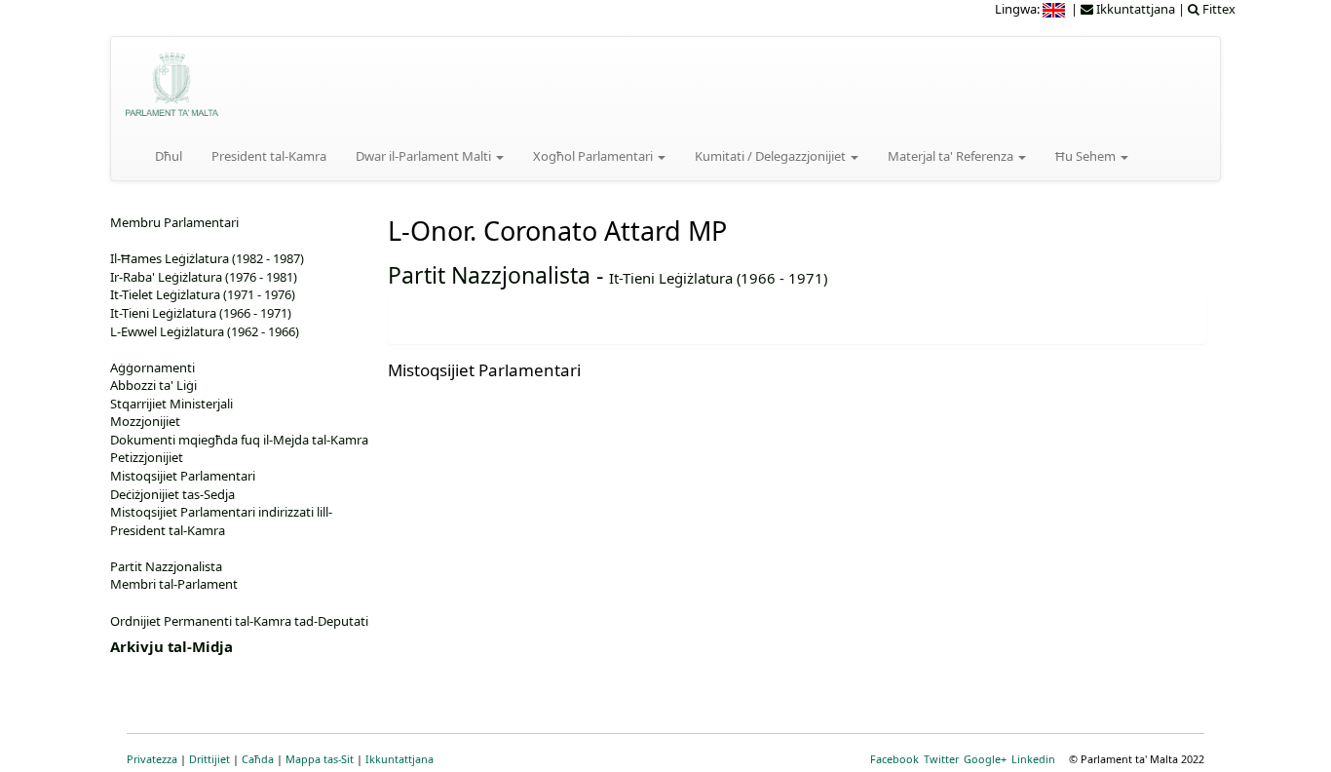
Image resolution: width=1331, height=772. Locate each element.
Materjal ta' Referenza (952, 156)
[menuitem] (1055, 9)
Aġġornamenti (152, 367)
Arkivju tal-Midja (171, 646)
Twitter (941, 759)
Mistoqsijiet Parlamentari (182, 475)
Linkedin (1033, 759)
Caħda (258, 759)
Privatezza (152, 759)
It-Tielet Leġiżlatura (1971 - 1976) (202, 294)
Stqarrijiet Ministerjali (171, 403)
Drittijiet (209, 759)
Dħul (168, 156)
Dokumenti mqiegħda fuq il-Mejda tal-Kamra (239, 439)
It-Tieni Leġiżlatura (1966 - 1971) (718, 278)
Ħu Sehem (1087, 156)
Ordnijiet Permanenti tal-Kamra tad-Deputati (239, 621)
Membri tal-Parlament (174, 584)
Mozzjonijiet (145, 421)
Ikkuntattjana (399, 759)
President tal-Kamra (268, 156)
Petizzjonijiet (146, 457)
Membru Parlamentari (174, 222)
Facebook (894, 759)
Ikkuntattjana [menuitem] (1134, 9)
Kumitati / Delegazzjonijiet (772, 156)
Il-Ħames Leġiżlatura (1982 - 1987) (207, 258)
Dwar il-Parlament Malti (425, 156)
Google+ (985, 759)
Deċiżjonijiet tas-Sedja (172, 494)
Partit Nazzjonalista (489, 274)
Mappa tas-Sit (319, 759)
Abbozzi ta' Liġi (153, 385)
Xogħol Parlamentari (594, 156)
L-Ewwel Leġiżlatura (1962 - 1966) (204, 331)
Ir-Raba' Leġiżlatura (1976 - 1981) (203, 277)
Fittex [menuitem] (1217, 9)
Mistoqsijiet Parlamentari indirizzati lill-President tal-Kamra (221, 521)
